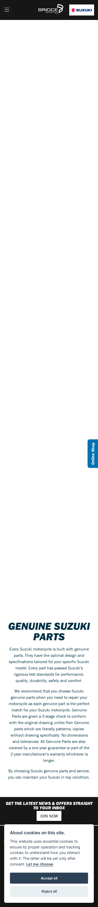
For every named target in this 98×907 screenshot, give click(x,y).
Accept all (49, 878)
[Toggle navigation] (6, 10)
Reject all (49, 891)
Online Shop (92, 453)
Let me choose (39, 864)
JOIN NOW (49, 816)
